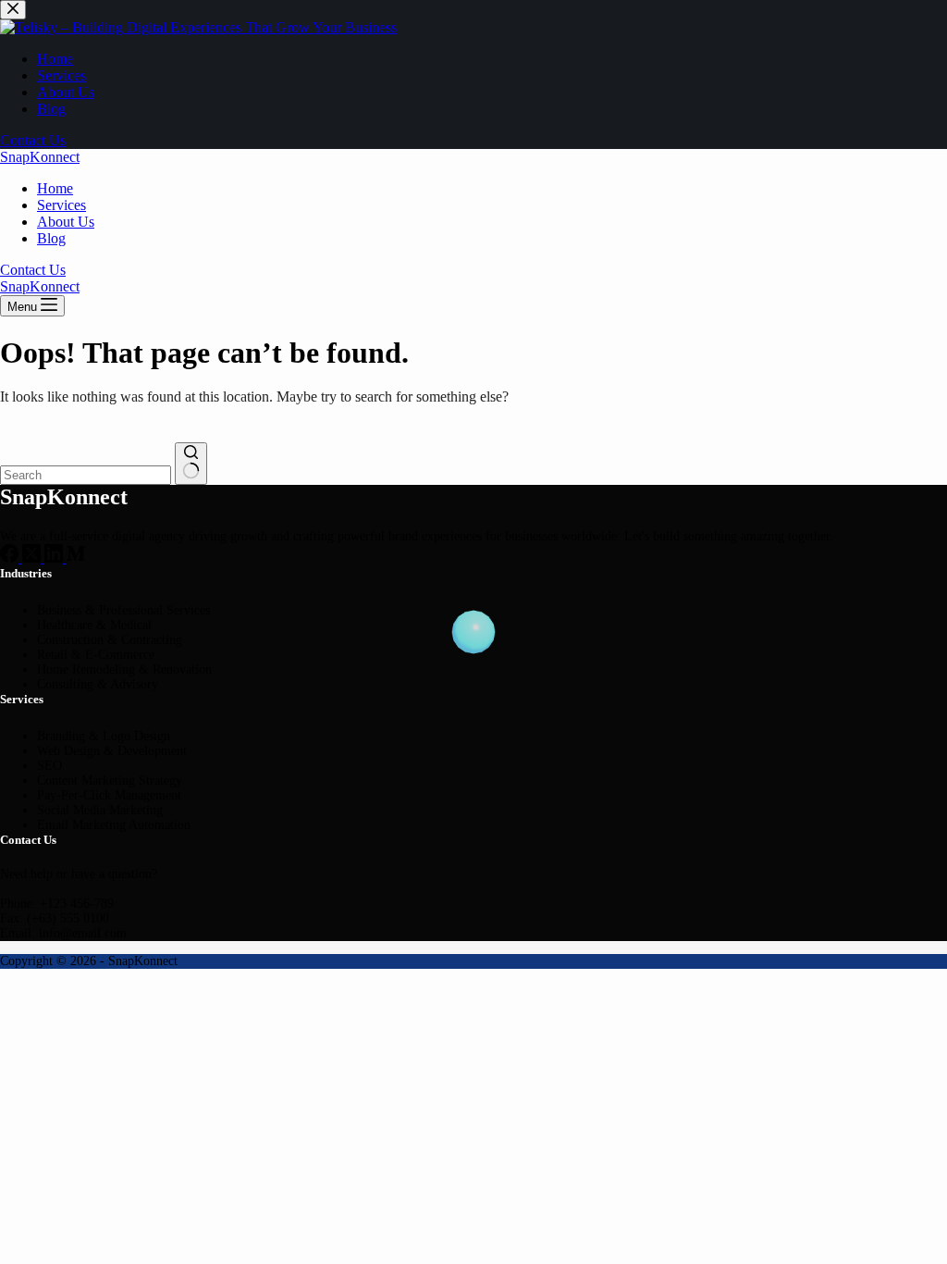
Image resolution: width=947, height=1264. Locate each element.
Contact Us (33, 270)
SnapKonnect (40, 157)
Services (61, 205)
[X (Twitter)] (33, 557)
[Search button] (191, 463)
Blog (51, 238)
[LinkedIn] (55, 557)
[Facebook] (11, 557)
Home (55, 188)
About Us (65, 221)
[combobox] (85, 475)
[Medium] (76, 557)
